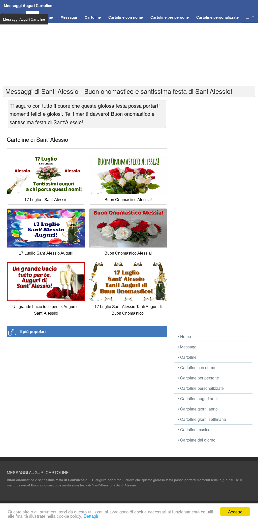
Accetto (235, 511)
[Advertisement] (129, 58)
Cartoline (188, 357)
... (247, 17)
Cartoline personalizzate (201, 388)
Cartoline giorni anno (198, 409)
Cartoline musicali (195, 429)
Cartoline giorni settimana (202, 419)
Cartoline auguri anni (198, 398)
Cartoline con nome (197, 367)
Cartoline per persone (199, 378)
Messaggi (188, 347)
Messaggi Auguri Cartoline (28, 5)
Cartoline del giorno (197, 440)
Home (185, 336)
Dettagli (91, 516)
